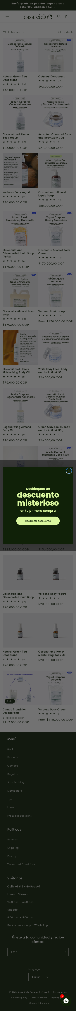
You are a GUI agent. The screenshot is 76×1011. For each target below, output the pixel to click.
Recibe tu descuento (38, 520)
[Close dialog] (69, 470)
